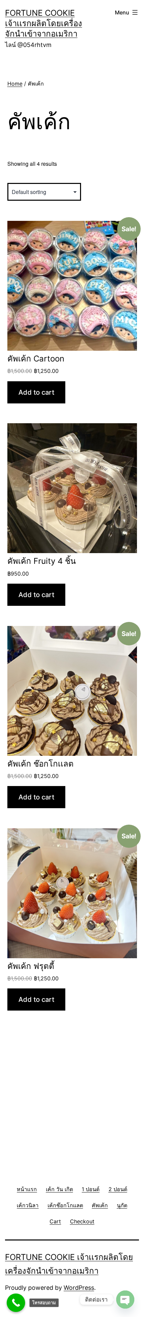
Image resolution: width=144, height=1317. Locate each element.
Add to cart (36, 392)
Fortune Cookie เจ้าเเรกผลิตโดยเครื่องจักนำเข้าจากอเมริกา (43, 23)
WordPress (79, 1287)
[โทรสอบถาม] (16, 1303)
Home (14, 83)
